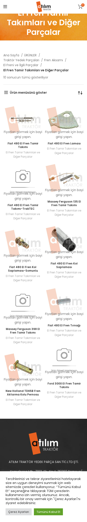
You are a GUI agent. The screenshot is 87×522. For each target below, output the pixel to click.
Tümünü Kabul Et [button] (48, 512)
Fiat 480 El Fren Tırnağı (64, 325)
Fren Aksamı (54, 60)
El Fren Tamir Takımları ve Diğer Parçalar (23, 154)
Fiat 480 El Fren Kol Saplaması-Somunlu (23, 269)
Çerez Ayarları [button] (18, 512)
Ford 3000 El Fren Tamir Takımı (64, 385)
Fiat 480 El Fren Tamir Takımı (23, 145)
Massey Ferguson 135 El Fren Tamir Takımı (64, 203)
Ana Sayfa (11, 55)
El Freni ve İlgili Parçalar (21, 65)
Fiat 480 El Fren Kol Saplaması (64, 265)
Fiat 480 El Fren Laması (64, 143)
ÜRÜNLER (30, 55)
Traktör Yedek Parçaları (21, 60)
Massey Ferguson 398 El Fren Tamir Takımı (23, 331)
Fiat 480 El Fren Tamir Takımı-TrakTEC (23, 207)
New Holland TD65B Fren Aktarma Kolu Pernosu (23, 393)
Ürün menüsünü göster (28, 92)
